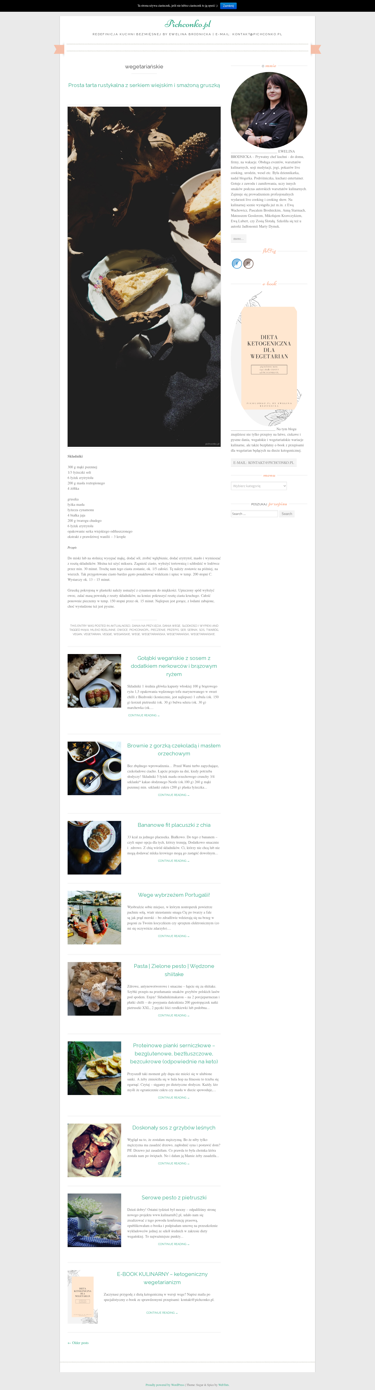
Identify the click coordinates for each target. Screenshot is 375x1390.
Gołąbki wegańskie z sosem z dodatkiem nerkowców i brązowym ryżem (174, 666)
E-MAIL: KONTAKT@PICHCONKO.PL (263, 462)
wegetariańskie (203, 634)
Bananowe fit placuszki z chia (174, 825)
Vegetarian (92, 634)
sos (202, 630)
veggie (107, 634)
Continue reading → (144, 715)
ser (183, 630)
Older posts (78, 1342)
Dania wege (171, 626)
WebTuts (223, 1385)
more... (238, 238)
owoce (122, 630)
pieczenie (158, 630)
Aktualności (120, 626)
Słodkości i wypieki (196, 626)
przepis (173, 630)
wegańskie (122, 634)
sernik (192, 630)
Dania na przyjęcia (146, 626)
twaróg (212, 630)
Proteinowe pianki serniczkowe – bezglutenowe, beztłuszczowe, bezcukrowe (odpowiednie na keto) (174, 1053)
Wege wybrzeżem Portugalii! (174, 895)
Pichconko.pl (187, 24)
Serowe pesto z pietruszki (174, 1197)
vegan (77, 634)
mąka (85, 630)
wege (136, 634)
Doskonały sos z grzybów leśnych (174, 1127)
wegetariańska (153, 634)
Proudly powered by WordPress (165, 1385)
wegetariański (178, 634)
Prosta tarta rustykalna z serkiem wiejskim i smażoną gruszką (144, 85)
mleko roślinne (103, 630)
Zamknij (228, 6)
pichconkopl (139, 630)
